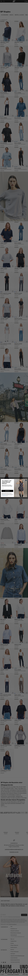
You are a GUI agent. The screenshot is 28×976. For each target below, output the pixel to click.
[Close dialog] (26, 480)
